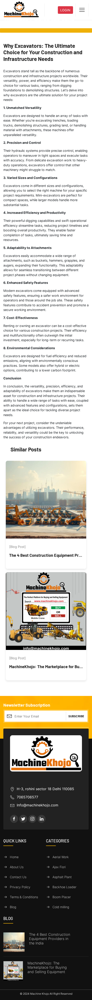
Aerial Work (60, 857)
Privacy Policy (20, 887)
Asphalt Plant (62, 877)
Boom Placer (61, 897)
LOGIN (65, 10)
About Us (16, 867)
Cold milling (60, 907)
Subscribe (76, 716)
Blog (13, 907)
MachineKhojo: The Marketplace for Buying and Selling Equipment (47, 967)
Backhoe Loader (64, 887)
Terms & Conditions (24, 897)
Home (14, 857)
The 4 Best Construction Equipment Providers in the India (49, 938)
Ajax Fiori (59, 867)
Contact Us (18, 877)
